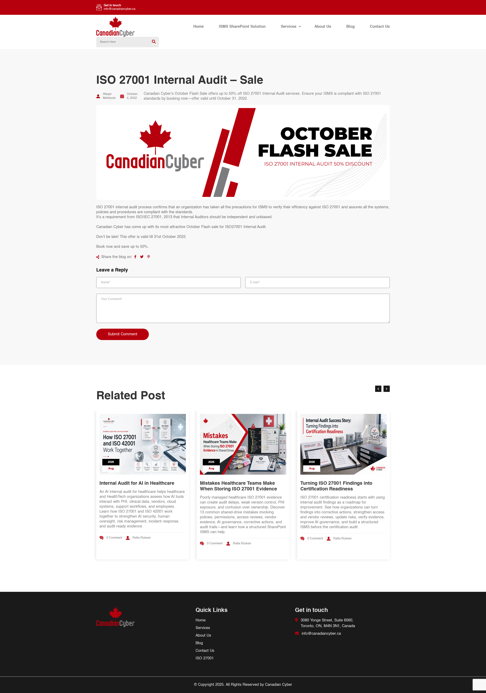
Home (198, 27)
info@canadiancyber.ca (119, 9)
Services (288, 27)
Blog (350, 27)
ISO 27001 (205, 658)
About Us (322, 27)
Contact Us (380, 27)
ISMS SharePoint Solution (242, 27)
